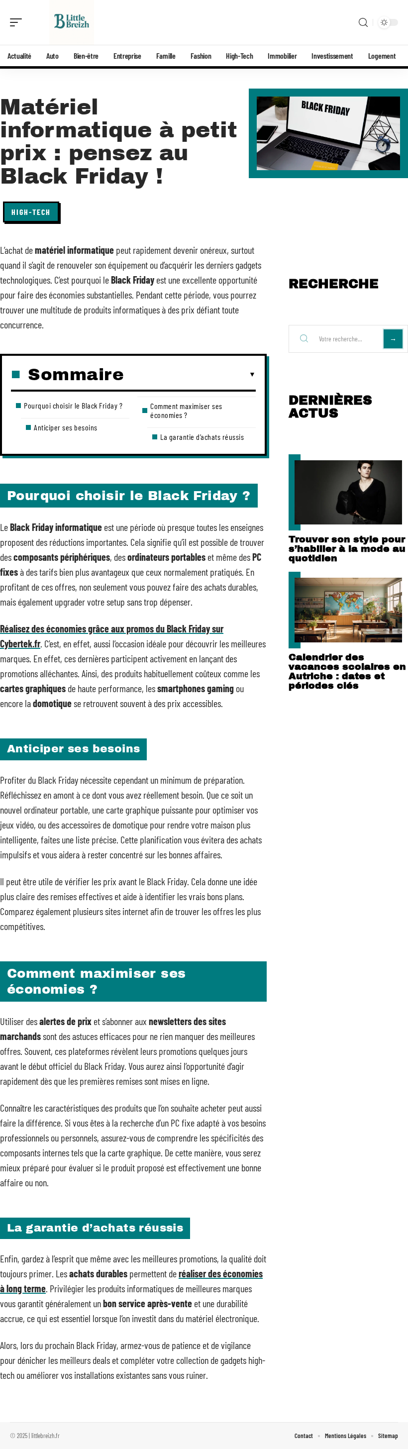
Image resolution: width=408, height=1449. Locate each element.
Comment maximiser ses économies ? (186, 410)
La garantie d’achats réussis (202, 436)
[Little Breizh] (71, 22)
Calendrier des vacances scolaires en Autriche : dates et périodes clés (347, 671)
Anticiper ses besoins (66, 427)
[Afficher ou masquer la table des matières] (190, 375)
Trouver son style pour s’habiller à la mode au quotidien (347, 548)
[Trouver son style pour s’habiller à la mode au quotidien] (348, 492)
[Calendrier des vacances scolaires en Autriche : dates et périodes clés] (348, 610)
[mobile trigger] (18, 22)
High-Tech (31, 211)
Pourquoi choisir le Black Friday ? (73, 405)
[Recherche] (363, 22)
